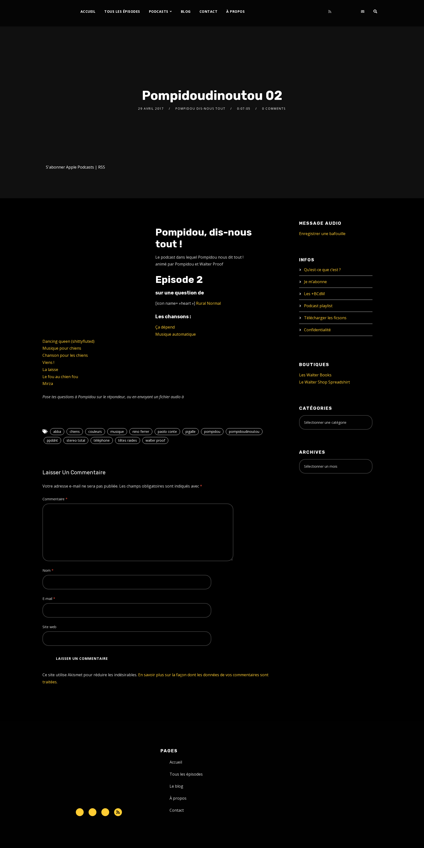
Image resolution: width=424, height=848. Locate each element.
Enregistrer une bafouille (322, 233)
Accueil (88, 11)
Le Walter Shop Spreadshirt (324, 382)
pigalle (191, 431)
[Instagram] (313, 11)
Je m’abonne (315, 281)
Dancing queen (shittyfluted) (68, 341)
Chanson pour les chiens (65, 355)
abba (57, 431)
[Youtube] (322, 11)
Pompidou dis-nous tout (200, 108)
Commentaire (54, 499)
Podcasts (158, 11)
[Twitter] (305, 11)
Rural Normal (208, 303)
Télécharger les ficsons (325, 317)
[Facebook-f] (92, 812)
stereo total (75, 440)
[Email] (362, 11)
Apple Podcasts (80, 167)
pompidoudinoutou (244, 431)
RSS (101, 167)
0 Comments (274, 108)
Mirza (47, 383)
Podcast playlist (318, 305)
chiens (75, 431)
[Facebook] (297, 11)
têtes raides (127, 440)
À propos (235, 11)
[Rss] (118, 812)
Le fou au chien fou (60, 376)
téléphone (102, 440)
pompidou (212, 431)
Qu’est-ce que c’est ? (322, 269)
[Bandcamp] (346, 11)
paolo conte (167, 431)
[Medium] (338, 11)
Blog (186, 11)
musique (117, 431)
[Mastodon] (354, 11)
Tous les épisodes (122, 11)
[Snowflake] (80, 812)
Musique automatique (175, 334)
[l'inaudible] (55, 13)
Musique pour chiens (61, 348)
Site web (49, 626)
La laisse (50, 369)
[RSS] (330, 11)
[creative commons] (314, 496)
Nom (47, 570)
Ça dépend (165, 327)
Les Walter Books (315, 375)
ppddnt (52, 440)
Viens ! (48, 362)
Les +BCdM (314, 293)
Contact (208, 11)
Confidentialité (317, 329)
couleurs (95, 431)
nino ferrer (140, 431)
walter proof (155, 440)
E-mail (48, 598)
